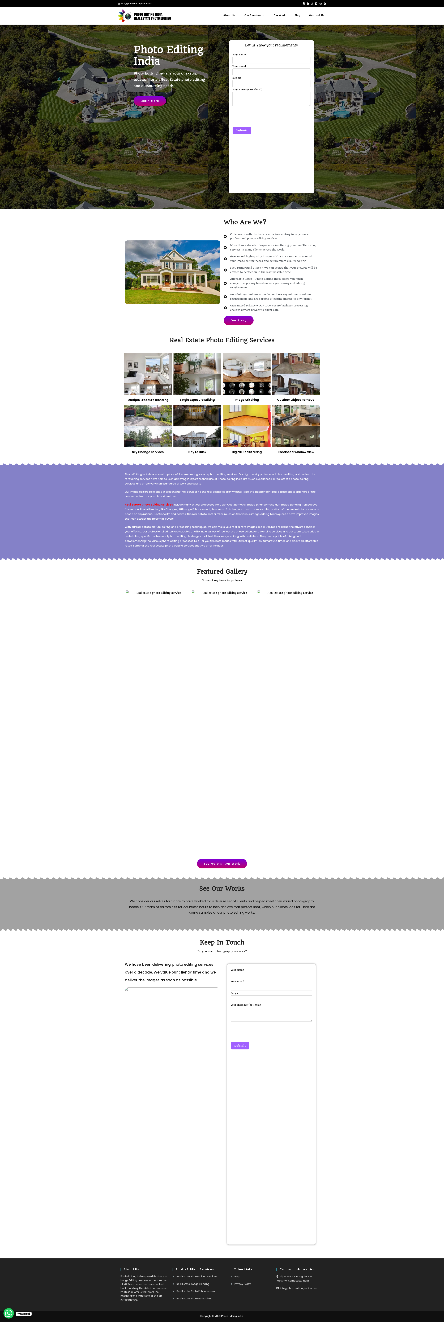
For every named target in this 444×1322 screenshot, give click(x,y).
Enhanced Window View (296, 452)
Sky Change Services (148, 452)
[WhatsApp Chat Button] (8, 1313)
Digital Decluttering (247, 452)
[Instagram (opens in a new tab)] (312, 3)
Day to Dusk (197, 452)
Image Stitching (246, 400)
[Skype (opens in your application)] (320, 3)
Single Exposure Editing (197, 400)
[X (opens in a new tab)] (304, 3)
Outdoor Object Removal (296, 400)
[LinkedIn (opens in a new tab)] (316, 3)
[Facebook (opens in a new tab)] (308, 3)
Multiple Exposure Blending (147, 400)
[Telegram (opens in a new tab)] (324, 3)
